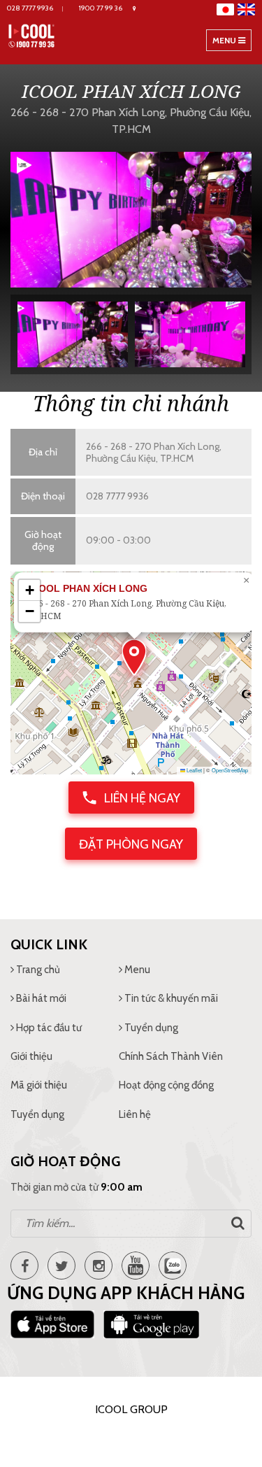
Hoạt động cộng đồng (166, 1085)
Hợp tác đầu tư (48, 1027)
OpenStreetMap (230, 770)
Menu (232, 42)
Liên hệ (135, 1114)
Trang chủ (37, 969)
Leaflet (193, 770)
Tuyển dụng (150, 1027)
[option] (131, 219)
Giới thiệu (31, 1056)
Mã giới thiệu (38, 1085)
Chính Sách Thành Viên (171, 1056)
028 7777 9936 (117, 496)
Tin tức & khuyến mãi (170, 998)
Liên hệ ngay (140, 798)
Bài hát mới (40, 998)
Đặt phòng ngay (131, 844)
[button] (134, 657)
